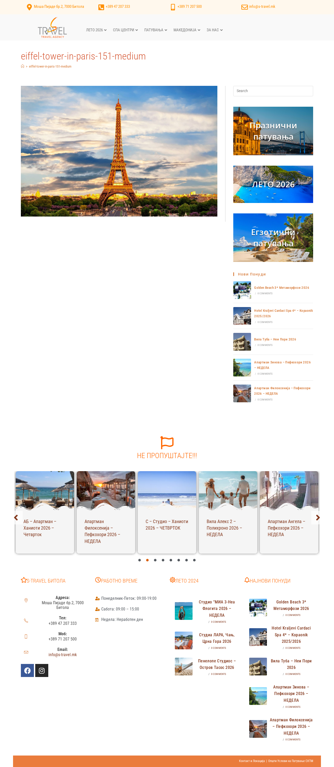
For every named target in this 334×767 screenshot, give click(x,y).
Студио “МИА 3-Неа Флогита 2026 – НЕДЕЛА (217, 609)
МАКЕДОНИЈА (185, 30)
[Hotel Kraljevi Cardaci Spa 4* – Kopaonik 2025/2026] (242, 316)
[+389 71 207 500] (173, 7)
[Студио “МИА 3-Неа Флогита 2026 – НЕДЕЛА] (184, 611)
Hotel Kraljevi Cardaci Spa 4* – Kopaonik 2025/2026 (291, 635)
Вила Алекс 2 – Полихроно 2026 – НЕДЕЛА (224, 528)
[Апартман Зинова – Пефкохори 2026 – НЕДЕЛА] (242, 367)
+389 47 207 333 (118, 6)
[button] (16, 517)
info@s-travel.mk (262, 6)
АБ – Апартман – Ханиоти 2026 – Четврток (39, 528)
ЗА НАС (213, 30)
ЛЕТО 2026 (94, 30)
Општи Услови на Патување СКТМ (290, 761)
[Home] (22, 66)
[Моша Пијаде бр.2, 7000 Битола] (29, 7)
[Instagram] (41, 670)
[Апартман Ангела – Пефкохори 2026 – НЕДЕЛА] (289, 490)
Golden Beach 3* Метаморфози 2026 (281, 288)
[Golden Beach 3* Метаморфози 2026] (242, 290)
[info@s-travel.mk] (244, 7)
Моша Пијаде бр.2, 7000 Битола (59, 6)
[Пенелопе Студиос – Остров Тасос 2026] (184, 666)
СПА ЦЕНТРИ (123, 30)
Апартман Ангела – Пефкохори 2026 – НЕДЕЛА (286, 528)
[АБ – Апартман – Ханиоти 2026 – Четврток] (45, 490)
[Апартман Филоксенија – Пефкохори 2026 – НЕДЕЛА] (242, 393)
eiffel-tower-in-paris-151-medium (50, 66)
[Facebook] (27, 670)
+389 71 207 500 (189, 6)
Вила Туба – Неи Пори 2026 (275, 339)
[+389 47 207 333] (101, 7)
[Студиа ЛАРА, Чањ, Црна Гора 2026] (184, 640)
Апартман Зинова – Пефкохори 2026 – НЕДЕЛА (291, 694)
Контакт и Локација (252, 761)
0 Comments (265, 293)
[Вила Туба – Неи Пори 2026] (242, 342)
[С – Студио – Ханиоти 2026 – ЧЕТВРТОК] (167, 490)
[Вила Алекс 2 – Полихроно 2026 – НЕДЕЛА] (228, 490)
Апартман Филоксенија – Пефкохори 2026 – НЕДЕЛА (291, 726)
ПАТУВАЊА (153, 30)
